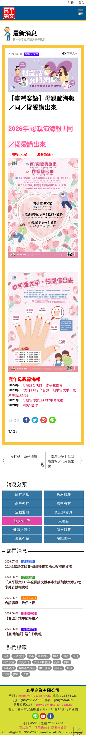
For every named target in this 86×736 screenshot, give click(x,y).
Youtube (43, 716)
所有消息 (22, 494)
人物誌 (63, 521)
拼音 (16, 674)
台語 (6, 656)
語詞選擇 (24, 662)
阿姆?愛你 (30, 405)
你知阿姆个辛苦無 (36, 390)
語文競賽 (64, 530)
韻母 (75, 656)
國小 (31, 656)
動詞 (69, 668)
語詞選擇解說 (42, 662)
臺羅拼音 (43, 656)
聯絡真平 (25, 727)
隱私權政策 (59, 727)
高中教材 (22, 503)
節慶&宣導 (31, 54)
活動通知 (22, 512)
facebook (26, 420)
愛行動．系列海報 (23, 456)
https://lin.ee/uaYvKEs (35, 695)
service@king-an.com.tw (53, 704)
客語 (56, 656)
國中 (67, 662)
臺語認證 (8, 668)
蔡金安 (58, 668)
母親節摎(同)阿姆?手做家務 (43, 400)
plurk (43, 420)
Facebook (50, 716)
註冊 (71, 2)
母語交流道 (22, 530)
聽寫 (6, 674)
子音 (25, 674)
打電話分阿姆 (33, 385)
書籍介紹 (22, 538)
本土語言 (44, 668)
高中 (57, 662)
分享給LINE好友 (52, 420)
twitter (35, 420)
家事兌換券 (54, 385)
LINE (35, 716)
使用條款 (41, 727)
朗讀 (65, 656)
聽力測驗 (8, 662)
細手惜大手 (61, 390)
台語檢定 (18, 656)
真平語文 (9, 13)
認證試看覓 (64, 512)
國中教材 (64, 503)
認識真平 (64, 538)
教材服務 (64, 494)
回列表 (42, 460)
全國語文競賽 (27, 668)
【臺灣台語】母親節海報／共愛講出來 (61, 461)
